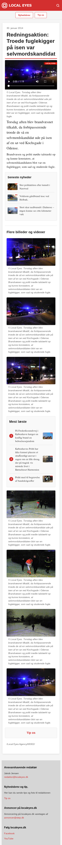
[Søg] (57, 5)
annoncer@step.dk (14, 817)
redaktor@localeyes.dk (16, 777)
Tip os (41, 15)
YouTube (8, 838)
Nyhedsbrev (24, 15)
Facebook (9, 833)
